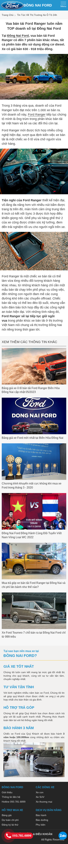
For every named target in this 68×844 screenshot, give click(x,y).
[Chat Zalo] (62, 839)
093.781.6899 (21, 835)
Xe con (39, 792)
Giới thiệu (7, 792)
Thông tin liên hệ (11, 797)
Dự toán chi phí (10, 820)
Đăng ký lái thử (10, 824)
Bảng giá (7, 815)
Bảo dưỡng (42, 820)
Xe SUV (40, 797)
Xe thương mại (44, 801)
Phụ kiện (40, 824)
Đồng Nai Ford (18, 35)
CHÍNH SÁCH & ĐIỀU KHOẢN (34, 834)
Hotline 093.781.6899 (13, 801)
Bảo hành (41, 815)
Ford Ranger (37, 114)
